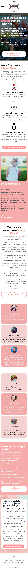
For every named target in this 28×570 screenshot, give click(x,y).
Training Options (9, 560)
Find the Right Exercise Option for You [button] (14, 489)
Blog (17, 564)
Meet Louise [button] (8, 217)
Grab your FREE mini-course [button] (13, 546)
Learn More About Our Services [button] (14, 147)
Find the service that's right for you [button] (14, 54)
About (21, 562)
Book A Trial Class (14, 562)
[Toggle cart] (24, 6)
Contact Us (12, 564)
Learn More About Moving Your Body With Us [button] (14, 294)
